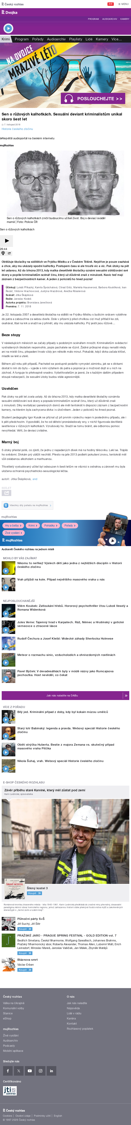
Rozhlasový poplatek (80, 1028)
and (35, 479)
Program (93, 19)
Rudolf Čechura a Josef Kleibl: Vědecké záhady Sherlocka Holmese (65, 638)
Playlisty (75, 39)
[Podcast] (3, 253)
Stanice (8, 1013)
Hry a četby (12, 525)
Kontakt (72, 1023)
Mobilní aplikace (13, 1050)
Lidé (89, 39)
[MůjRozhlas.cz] (7, 145)
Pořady (38, 39)
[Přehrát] (6, 241)
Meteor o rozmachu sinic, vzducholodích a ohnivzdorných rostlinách (66, 655)
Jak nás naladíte (77, 1003)
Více (117, 39)
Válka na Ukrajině (13, 1003)
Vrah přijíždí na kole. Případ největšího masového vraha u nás (61, 579)
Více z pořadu (14, 707)
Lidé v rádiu (74, 1013)
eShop (7, 1018)
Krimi (31, 525)
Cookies (7, 1115)
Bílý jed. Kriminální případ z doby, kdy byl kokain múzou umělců (62, 712)
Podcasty (9, 1045)
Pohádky (49, 525)
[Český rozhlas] (13, 4)
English (58, 1115)
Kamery (124, 19)
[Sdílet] (9, 253)
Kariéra (71, 1018)
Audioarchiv (109, 19)
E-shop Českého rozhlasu (24, 782)
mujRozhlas (9, 516)
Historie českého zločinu (17, 129)
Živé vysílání (12, 532)
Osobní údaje (23, 1115)
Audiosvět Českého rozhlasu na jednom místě (28, 549)
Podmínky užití (42, 1115)
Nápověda (73, 1008)
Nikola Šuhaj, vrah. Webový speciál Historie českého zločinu (60, 761)
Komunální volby (13, 1008)
